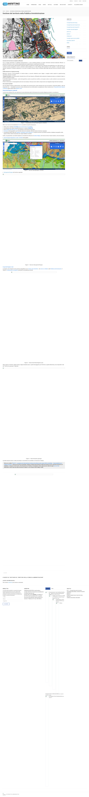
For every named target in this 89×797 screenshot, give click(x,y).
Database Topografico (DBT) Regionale (24, 132)
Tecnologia (49, 695)
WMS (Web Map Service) (12, 129)
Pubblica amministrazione (56, 268)
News (59, 594)
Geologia (63, 600)
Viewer (29, 268)
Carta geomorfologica (8, 172)
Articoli (47, 588)
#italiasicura (69, 36)
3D (20, 124)
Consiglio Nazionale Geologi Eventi (73, 24)
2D (18, 124)
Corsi (52, 588)
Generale (7, 11)
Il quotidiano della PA (71, 40)
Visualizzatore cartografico (12, 270)
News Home (57, 598)
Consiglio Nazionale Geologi (72, 22)
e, (35, 268)
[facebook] (81, 794)
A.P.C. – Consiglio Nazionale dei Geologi (74, 590)
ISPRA (68, 42)
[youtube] (83, 794)
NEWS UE (68, 594)
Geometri (46, 695)
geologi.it (68, 33)
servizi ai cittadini (44, 268)
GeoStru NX (56, 594)
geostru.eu (69, 31)
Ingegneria (53, 598)
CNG (28, 594)
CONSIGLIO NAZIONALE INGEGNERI (73, 597)
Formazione (52, 594)
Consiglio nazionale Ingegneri (72, 29)
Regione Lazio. (19, 88)
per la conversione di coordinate (23, 126)
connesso (10, 582)
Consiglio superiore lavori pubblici (73, 38)
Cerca (80, 60)
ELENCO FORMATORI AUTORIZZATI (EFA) (75, 595)
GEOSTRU (69, 596)
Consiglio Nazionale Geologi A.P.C (73, 27)
